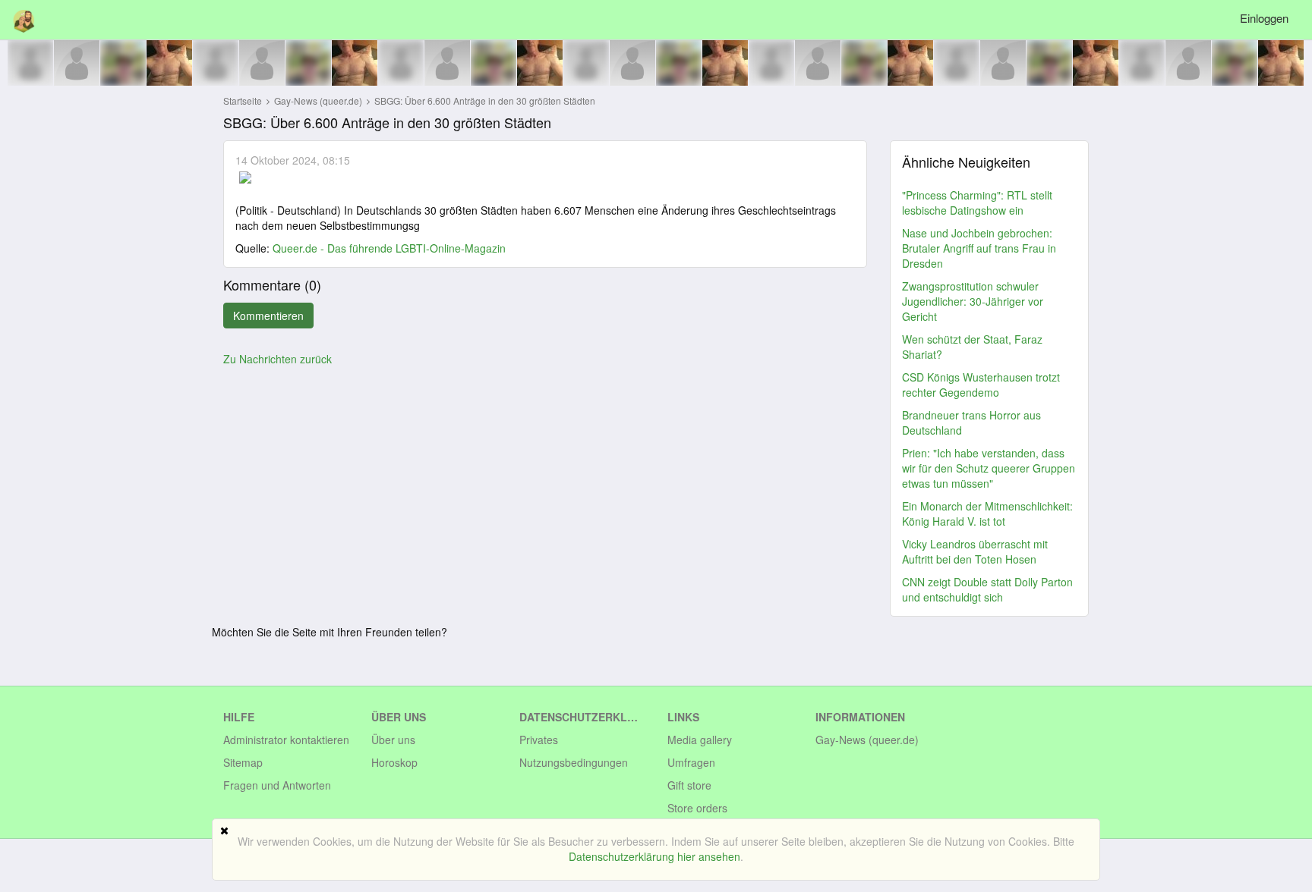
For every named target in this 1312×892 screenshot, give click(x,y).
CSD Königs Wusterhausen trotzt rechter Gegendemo (981, 384)
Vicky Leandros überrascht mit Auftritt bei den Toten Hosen (975, 551)
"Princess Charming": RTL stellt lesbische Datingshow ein (977, 202)
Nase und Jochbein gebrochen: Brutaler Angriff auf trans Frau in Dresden (979, 248)
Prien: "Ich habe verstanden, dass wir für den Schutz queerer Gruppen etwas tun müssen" (988, 468)
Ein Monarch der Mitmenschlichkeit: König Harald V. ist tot (987, 513)
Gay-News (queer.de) (319, 100)
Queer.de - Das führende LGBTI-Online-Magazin (389, 248)
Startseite (242, 100)
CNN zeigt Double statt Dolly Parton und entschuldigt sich (987, 589)
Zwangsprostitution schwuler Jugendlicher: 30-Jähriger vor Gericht (972, 301)
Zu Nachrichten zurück (277, 358)
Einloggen (1264, 18)
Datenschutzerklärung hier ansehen (654, 856)
